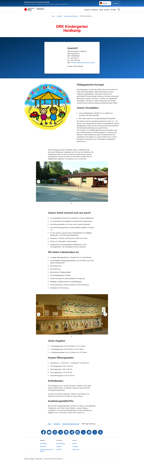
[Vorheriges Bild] (105, 181)
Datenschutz (75, 449)
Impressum (75, 446)
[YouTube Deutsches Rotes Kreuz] (49, 432)
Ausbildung (94, 10)
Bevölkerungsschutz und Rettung (46, 450)
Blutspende (43, 446)
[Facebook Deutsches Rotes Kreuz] (43, 432)
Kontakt (74, 443)
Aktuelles (58, 446)
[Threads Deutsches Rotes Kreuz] (100, 432)
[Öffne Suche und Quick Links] (119, 9)
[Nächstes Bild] (38, 181)
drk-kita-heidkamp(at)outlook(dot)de (83, 62)
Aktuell (101, 10)
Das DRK (113, 10)
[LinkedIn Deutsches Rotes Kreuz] (66, 432)
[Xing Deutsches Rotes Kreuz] (72, 432)
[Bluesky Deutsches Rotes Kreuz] (94, 432)
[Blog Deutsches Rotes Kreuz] (77, 432)
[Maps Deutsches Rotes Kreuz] (83, 432)
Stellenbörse (43, 443)
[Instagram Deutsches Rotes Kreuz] (54, 432)
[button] (71, 203)
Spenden (106, 10)
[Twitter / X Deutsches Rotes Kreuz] (60, 432)
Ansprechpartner (60, 443)
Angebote (87, 10)
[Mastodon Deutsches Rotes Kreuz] (89, 432)
